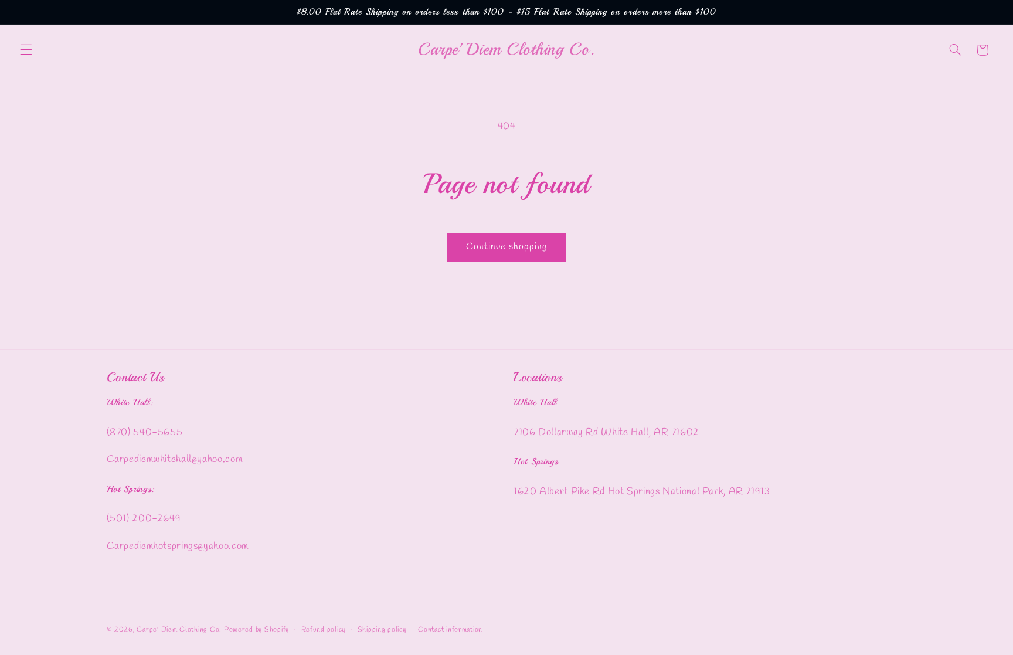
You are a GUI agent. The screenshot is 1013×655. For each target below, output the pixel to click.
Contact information (450, 629)
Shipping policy (382, 629)
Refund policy (323, 629)
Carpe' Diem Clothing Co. (179, 629)
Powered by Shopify (256, 629)
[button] (25, 49)
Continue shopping (507, 246)
